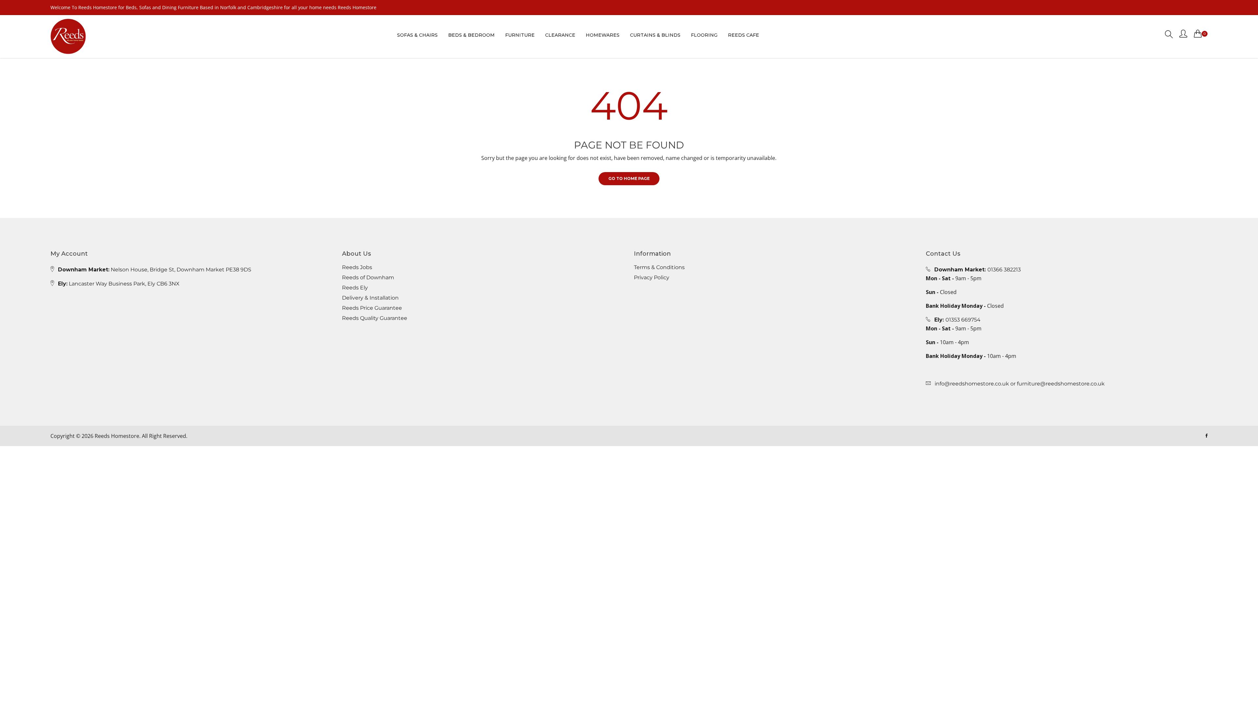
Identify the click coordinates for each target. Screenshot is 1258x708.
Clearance (560, 35)
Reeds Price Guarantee (372, 308)
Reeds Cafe (743, 35)
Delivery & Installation (370, 298)
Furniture (520, 35)
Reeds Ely (355, 287)
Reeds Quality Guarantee (374, 318)
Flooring (704, 35)
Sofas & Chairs (417, 35)
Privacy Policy (651, 277)
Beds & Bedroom (471, 35)
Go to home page (629, 178)
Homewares (602, 35)
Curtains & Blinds (655, 35)
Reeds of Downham (368, 277)
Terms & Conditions (659, 267)
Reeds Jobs (357, 267)
